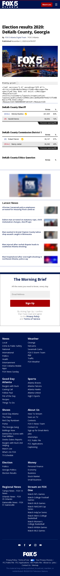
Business (32, 473)
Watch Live (46, 5)
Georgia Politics (9, 469)
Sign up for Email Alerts (38, 430)
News (5, 338)
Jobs (30, 433)
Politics (5, 356)
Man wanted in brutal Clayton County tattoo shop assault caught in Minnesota (21, 233)
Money (32, 462)
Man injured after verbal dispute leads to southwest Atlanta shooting (20, 245)
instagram (35, 545)
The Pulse (6, 417)
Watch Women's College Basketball (36, 522)
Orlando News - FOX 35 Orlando (11, 497)
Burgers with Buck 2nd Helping (12, 444)
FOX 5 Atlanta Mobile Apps (11, 367)
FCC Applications (35, 443)
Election (7, 462)
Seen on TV (33, 417)
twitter (30, 545)
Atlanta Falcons (35, 386)
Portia (5, 423)
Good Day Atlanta (8, 380)
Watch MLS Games (36, 530)
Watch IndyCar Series (37, 512)
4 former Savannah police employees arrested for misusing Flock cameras (18, 208)
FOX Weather (34, 361)
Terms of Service (32, 319)
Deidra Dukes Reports (12, 439)
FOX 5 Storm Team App (36, 353)
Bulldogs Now (8, 430)
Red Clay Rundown (10, 420)
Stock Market (34, 476)
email (40, 545)
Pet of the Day (8, 396)
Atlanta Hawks (34, 389)
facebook (24, 545)
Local (4, 342)
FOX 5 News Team (36, 423)
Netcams (32, 346)
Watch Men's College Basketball (37, 516)
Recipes (5, 399)
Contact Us (33, 427)
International (8, 352)
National (6, 349)
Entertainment (8, 362)
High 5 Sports (34, 396)
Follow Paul (7, 392)
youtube (19, 545)
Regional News (11, 486)
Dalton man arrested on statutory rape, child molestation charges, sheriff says (22, 220)
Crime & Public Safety (12, 346)
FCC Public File (34, 440)
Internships (33, 437)
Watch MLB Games (36, 503)
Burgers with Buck (10, 386)
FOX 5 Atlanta (33, 37)
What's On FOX (9, 452)
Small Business (34, 479)
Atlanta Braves (34, 382)
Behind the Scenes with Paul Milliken (12, 435)
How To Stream (35, 413)
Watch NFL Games (36, 494)
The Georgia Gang (10, 427)
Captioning (32, 447)
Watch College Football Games (38, 498)
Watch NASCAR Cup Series (37, 507)
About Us (33, 409)
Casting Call (7, 389)
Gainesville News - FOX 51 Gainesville (12, 503)
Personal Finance (35, 466)
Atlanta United (34, 392)
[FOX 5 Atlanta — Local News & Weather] (10, 4)
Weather (33, 338)
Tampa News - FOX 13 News (12, 492)
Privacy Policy (33, 316)
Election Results (9, 473)
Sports (32, 378)
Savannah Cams (35, 349)
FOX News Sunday (10, 371)
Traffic (31, 358)
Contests (32, 420)
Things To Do (8, 402)
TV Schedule (7, 455)
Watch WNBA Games (37, 527)
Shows (6, 409)
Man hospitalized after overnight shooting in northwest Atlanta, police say (22, 258)
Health (5, 359)
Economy (32, 469)
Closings (31, 342)
